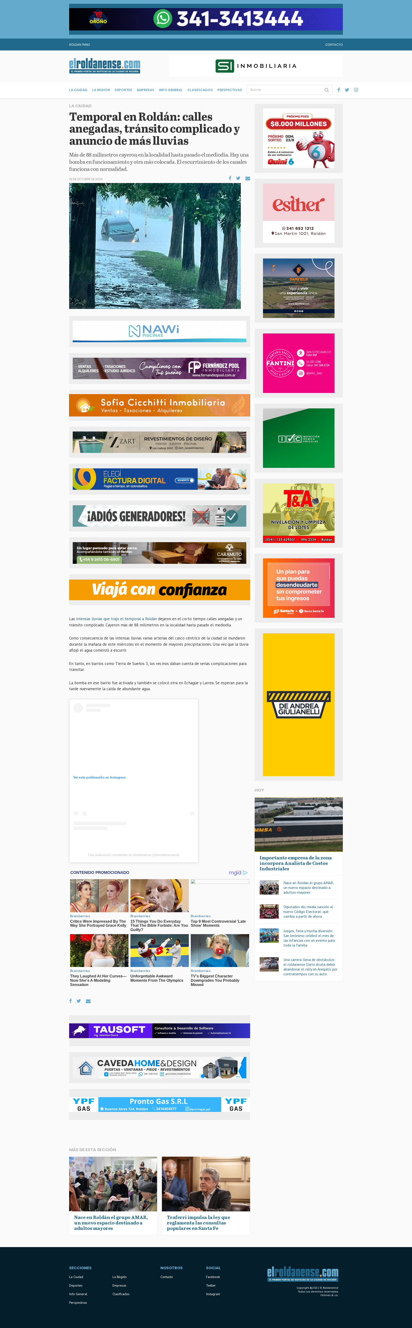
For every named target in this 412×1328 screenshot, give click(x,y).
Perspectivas (229, 90)
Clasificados (200, 90)
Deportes (123, 90)
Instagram (213, 1294)
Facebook (213, 1277)
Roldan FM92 (79, 44)
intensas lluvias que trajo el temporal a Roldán (116, 618)
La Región (101, 90)
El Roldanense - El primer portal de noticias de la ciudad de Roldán (104, 66)
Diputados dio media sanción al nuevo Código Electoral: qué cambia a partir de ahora (308, 911)
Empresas (145, 90)
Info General (171, 90)
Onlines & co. (329, 1295)
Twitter (211, 1285)
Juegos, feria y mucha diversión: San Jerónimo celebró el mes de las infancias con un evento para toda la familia (309, 937)
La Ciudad (78, 90)
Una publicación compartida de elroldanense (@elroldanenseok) (134, 855)
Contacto (334, 44)
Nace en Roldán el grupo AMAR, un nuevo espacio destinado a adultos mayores (308, 887)
